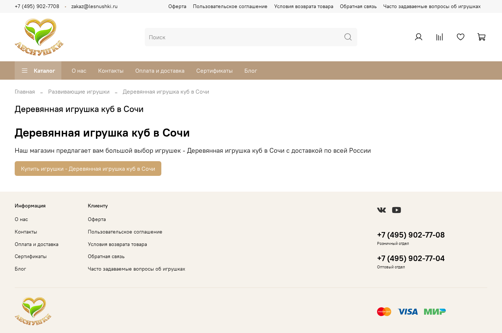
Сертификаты (214, 70)
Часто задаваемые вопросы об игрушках (432, 6)
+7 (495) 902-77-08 (411, 235)
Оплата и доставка (159, 70)
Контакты (110, 70)
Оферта (177, 6)
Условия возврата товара (303, 6)
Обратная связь (358, 6)
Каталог (44, 70)
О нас (79, 70)
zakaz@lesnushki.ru (94, 6)
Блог (250, 70)
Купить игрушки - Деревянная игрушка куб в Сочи (88, 168)
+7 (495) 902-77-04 (411, 258)
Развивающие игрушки (79, 91)
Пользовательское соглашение (230, 6)
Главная (25, 91)
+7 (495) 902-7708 (37, 6)
